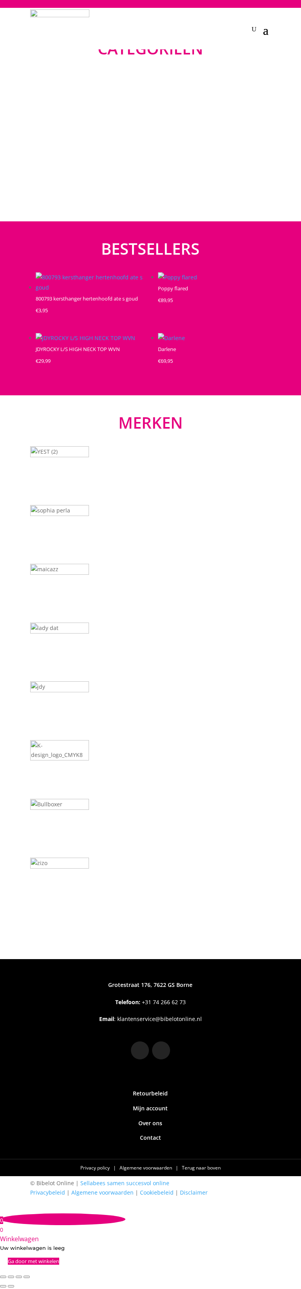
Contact (150, 1137)
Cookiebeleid (157, 1192)
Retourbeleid (150, 1093)
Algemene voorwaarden (146, 1167)
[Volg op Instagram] (140, 1050)
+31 (150, 1002)
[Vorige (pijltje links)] (3, 1286)
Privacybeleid (47, 1192)
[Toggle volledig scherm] (11, 1277)
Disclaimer (194, 1192)
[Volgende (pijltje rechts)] (11, 1286)
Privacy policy (95, 1167)
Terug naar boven (201, 1167)
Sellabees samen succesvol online (124, 1183)
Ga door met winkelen (33, 1261)
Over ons (150, 1123)
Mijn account (150, 1108)
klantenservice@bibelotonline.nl (159, 1019)
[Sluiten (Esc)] (27, 1277)
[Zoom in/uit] (3, 1277)
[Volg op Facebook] (161, 1050)
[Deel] (19, 1277)
